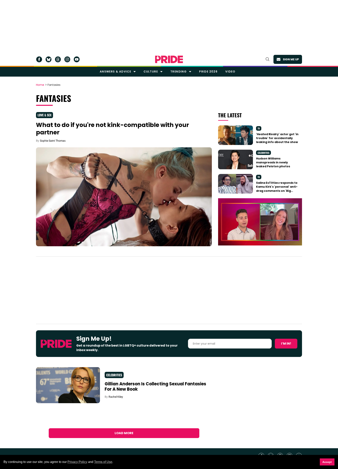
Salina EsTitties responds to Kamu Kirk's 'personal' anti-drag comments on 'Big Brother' (277, 189)
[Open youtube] (77, 59)
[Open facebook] (39, 59)
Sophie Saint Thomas (53, 140)
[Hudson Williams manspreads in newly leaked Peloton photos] (235, 159)
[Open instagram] (67, 59)
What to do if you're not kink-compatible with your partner (112, 129)
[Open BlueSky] (48, 59)
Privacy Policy (77, 462)
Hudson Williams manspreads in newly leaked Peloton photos (273, 162)
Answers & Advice (115, 71)
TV (259, 128)
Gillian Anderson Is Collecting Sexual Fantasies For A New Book (155, 386)
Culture (151, 71)
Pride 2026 (208, 71)
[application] (260, 221)
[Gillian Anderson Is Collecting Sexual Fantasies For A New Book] (68, 385)
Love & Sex (44, 115)
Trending (178, 71)
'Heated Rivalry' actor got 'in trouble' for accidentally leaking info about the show (277, 138)
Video (230, 71)
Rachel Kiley (116, 396)
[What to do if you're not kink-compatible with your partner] (124, 196)
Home (40, 85)
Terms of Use (103, 462)
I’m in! (286, 343)
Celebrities (263, 152)
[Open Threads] (58, 59)
